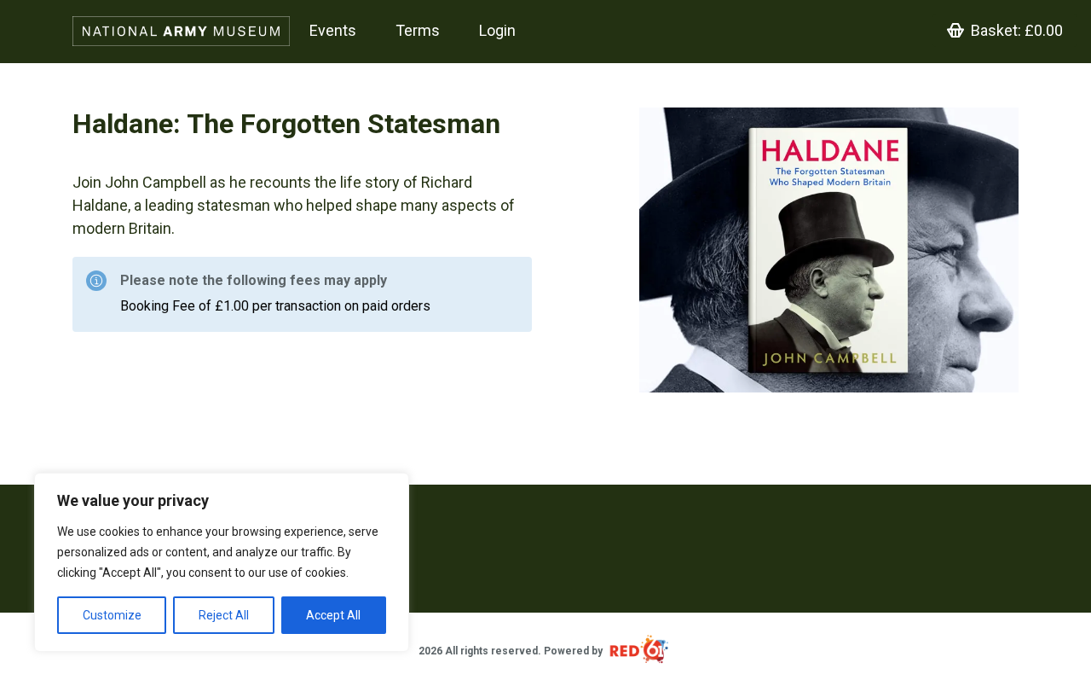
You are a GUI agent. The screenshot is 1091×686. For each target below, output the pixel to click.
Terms (417, 30)
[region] (221, 562)
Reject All (224, 615)
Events (332, 30)
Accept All (333, 615)
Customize (112, 615)
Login (497, 30)
